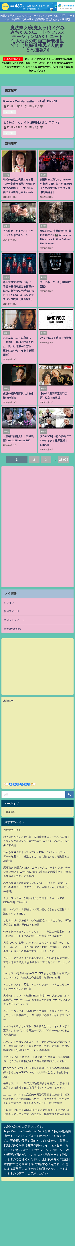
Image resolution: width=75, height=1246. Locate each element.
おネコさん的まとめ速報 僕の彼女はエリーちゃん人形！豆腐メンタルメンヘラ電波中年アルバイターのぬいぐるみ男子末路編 (36, 841)
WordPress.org (12, 628)
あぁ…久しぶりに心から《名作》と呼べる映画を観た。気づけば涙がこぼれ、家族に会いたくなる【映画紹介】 (18, 346)
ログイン (9, 602)
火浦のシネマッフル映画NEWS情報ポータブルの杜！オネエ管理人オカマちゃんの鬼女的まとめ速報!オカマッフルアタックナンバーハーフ (36, 999)
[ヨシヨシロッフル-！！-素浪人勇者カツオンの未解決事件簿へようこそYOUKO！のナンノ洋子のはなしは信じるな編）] (36, 1072)
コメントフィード (14, 620)
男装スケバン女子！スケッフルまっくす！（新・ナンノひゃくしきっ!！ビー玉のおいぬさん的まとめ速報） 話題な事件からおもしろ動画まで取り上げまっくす (36, 946)
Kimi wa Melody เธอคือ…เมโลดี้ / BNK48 (30, 101)
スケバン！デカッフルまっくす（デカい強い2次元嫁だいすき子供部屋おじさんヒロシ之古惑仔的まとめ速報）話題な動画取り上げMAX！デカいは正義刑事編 (37, 1045)
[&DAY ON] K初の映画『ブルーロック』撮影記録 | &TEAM (55, 440)
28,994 (63, 459)
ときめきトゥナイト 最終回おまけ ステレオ (31, 122)
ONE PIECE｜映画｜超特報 (55, 337)
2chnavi (8, 700)
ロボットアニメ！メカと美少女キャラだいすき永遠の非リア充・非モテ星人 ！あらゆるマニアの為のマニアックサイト (36, 962)
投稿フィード (11, 611)
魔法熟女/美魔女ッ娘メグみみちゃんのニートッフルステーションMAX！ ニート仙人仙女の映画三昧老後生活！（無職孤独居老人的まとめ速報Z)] (37, 871)
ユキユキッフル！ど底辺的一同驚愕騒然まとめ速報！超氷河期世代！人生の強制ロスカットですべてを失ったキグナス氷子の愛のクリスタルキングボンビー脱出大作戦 (36, 1098)
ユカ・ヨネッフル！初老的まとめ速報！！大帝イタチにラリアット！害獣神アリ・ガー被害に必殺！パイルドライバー (36, 1015)
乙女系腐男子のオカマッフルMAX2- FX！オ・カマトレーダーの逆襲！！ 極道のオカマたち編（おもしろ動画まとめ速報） (36, 856)
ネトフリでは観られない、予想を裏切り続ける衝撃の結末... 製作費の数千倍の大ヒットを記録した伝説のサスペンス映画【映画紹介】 (18, 290)
